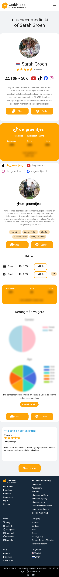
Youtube (9, 540)
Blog (8, 522)
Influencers (8, 486)
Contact (35, 526)
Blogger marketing (40, 513)
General (6, 553)
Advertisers (37, 488)
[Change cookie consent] (28, 574)
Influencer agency (39, 499)
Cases (34, 533)
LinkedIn (9, 526)
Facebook (10, 537)
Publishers (7, 490)
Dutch (37, 557)
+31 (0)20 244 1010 (31, 571)
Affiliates (35, 491)
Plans (34, 529)
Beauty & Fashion (30, 232)
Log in (5, 501)
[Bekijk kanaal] (33, 80)
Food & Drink (15, 232)
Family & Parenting (38, 237)
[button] (29, 404)
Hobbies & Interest (20, 237)
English (38, 553)
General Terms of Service (43, 540)
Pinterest (10, 533)
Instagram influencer (41, 509)
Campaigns (8, 497)
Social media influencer (42, 506)
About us (36, 522)
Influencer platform (40, 495)
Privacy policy (37, 537)
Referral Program (39, 544)
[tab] (12, 165)
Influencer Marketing (41, 480)
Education (44, 232)
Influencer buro (38, 502)
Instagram (10, 529)
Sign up (6, 504)
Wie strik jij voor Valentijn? (20, 430)
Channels (7, 493)
